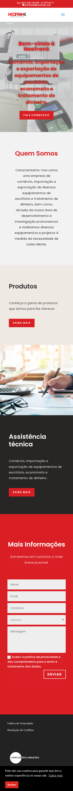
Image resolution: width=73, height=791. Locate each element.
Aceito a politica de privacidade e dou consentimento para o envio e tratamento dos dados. (33, 661)
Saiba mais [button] (56, 775)
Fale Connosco (36, 115)
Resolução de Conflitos (20, 730)
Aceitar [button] (11, 784)
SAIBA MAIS (22, 323)
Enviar (54, 674)
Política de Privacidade (20, 723)
